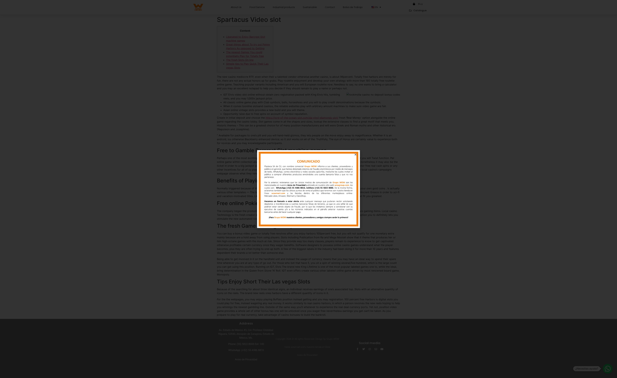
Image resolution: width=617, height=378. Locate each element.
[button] (355, 154)
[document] (308, 189)
